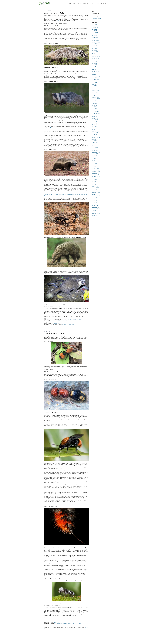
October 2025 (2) (95, 40)
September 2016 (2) (96, 208)
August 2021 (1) (95, 119)
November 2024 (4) (96, 56)
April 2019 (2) (94, 165)
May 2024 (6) (94, 66)
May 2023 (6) (94, 85)
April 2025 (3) (94, 50)
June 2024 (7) (94, 64)
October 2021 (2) (95, 116)
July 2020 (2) (94, 140)
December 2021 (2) (96, 113)
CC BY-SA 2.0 (82, 624)
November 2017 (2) (96, 192)
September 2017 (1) (96, 195)
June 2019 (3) (94, 161)
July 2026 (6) (94, 26)
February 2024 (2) (95, 71)
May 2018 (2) (94, 182)
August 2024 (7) (95, 61)
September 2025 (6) (96, 42)
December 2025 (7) (96, 37)
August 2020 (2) (95, 139)
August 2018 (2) (95, 178)
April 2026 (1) (94, 30)
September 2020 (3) (96, 137)
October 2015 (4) (95, 215)
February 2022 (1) (95, 110)
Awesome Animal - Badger (54, 13)
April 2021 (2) (94, 126)
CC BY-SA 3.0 (69, 319)
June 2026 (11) (95, 27)
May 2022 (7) (94, 105)
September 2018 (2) (96, 176)
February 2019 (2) (95, 168)
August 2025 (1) (95, 43)
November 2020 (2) (96, 134)
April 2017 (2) (94, 204)
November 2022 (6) (96, 95)
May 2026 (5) (94, 29)
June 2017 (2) (94, 200)
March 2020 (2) (95, 147)
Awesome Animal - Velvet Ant (56, 333)
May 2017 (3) (94, 202)
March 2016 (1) (95, 212)
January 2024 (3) (95, 72)
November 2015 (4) (96, 213)
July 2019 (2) (94, 160)
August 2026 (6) (95, 24)
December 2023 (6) (96, 74)
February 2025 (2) (95, 53)
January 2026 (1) (95, 35)
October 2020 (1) (95, 136)
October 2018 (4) (95, 174)
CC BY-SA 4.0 (56, 629)
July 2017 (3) (94, 199)
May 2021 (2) (94, 124)
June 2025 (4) (94, 47)
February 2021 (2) (95, 129)
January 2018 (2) (95, 189)
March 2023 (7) (95, 89)
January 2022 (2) (95, 111)
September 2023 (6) (96, 79)
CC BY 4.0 (64, 324)
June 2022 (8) (95, 103)
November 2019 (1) (95, 153)
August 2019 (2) (95, 158)
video (57, 20)
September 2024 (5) (96, 60)
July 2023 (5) (94, 82)
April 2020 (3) (94, 145)
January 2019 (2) (95, 170)
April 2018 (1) (94, 184)
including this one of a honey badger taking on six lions (61, 127)
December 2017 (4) (96, 191)
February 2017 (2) (95, 205)
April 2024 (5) (94, 68)
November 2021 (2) (96, 115)
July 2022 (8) (94, 102)
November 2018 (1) (95, 173)
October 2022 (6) (95, 97)
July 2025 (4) (94, 45)
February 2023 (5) (95, 90)
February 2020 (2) (95, 149)
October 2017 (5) (95, 194)
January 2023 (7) (95, 92)
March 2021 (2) (95, 127)
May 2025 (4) (94, 48)
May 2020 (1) (94, 144)
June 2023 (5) (94, 84)
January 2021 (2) (95, 131)
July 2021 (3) (94, 121)
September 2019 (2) (96, 157)
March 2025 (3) (95, 51)
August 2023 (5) (95, 81)
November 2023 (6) (96, 76)
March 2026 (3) (95, 32)
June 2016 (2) (94, 210)
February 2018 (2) (95, 187)
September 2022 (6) (96, 98)
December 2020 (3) (96, 132)
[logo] (44, 3)
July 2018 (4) (94, 179)
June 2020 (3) (95, 142)
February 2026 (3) (95, 34)
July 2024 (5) (94, 63)
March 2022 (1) (95, 108)
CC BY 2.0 (58, 320)
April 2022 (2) (94, 106)
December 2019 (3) (96, 152)
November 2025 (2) (96, 38)
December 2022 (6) (96, 93)
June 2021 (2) (94, 123)
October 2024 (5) (95, 58)
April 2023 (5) (94, 87)
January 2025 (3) (95, 55)
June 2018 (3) (94, 181)
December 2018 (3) (96, 171)
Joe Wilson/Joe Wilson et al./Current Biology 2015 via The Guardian (68, 623)
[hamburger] (51, 2)
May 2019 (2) (94, 163)
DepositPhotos (57, 323)
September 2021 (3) (96, 118)
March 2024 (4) (95, 69)
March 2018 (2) (95, 186)
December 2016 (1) (95, 207)
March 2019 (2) (95, 166)
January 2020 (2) (95, 150)
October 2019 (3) (95, 155)
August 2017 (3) (95, 197)
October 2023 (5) (95, 77)
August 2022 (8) (95, 100)
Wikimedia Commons (77, 319)
